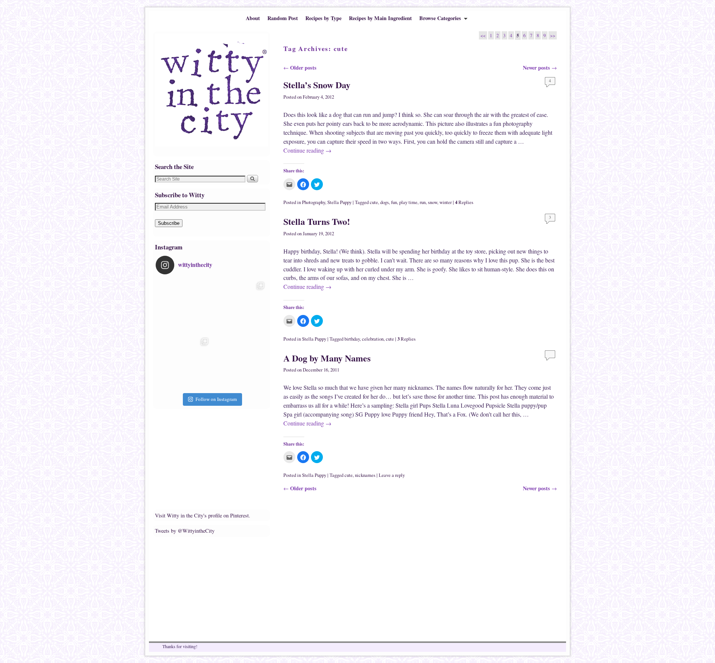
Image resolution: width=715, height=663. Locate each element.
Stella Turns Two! (316, 221)
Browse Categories (438, 19)
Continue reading (307, 150)
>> (552, 35)
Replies (464, 202)
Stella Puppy (339, 202)
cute (374, 202)
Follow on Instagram (216, 399)
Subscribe (168, 223)
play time (408, 202)
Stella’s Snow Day (316, 84)
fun (394, 202)
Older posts (300, 67)
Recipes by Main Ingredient (380, 18)
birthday (352, 339)
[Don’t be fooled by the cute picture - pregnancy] (183, 307)
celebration (373, 339)
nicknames (365, 475)
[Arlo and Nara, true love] (239, 362)
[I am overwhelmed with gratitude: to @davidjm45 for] (183, 362)
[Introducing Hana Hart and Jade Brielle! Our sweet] (239, 307)
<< (483, 35)
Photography (313, 202)
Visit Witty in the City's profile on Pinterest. (202, 515)
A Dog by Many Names (327, 357)
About (253, 18)
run (423, 202)
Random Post (282, 18)
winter (445, 202)
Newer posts (540, 67)
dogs (384, 202)
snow (432, 202)
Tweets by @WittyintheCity (184, 530)
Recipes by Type (323, 18)
